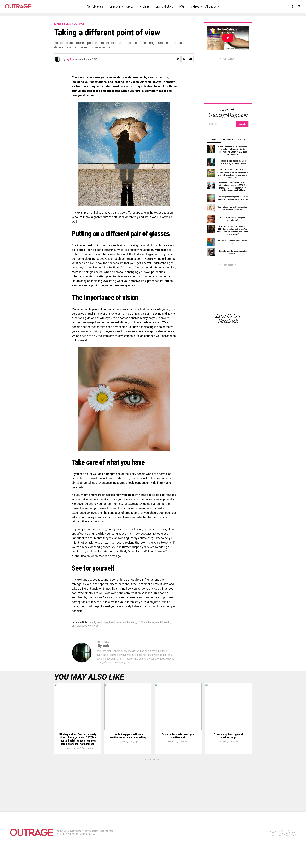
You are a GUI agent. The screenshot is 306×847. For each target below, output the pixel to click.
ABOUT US (61, 831)
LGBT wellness (146, 622)
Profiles (144, 6)
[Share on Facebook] (171, 59)
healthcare (115, 622)
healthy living (129, 622)
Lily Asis (70, 59)
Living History (164, 6)
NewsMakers (95, 6)
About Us (211, 6)
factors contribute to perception (155, 267)
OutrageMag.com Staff (71, 748)
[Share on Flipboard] (184, 59)
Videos (195, 6)
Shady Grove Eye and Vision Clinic (140, 551)
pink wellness (79, 625)
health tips (102, 622)
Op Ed (130, 6)
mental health (162, 622)
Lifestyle (115, 6)
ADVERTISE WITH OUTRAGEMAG (83, 831)
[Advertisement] (228, 80)
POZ (182, 6)
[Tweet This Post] (178, 59)
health (92, 622)
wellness (93, 625)
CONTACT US (106, 831)
